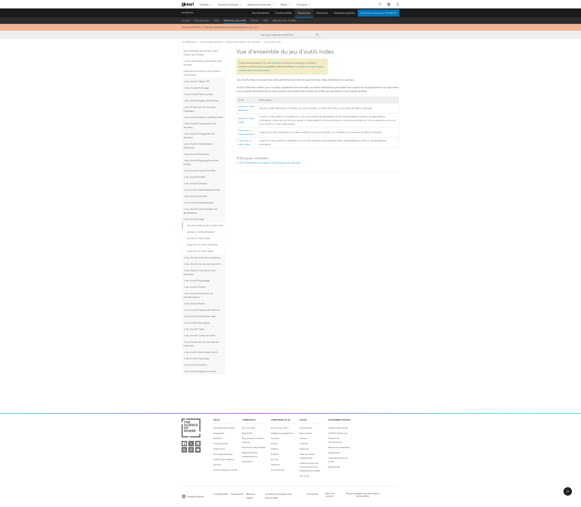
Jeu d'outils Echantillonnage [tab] (201, 316)
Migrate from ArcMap (285, 20)
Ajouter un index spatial (198, 238)
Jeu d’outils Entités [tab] (195, 177)
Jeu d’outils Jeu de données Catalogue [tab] (199, 109)
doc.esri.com (252, 27)
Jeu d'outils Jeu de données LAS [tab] (203, 264)
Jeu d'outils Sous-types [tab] (198, 322)
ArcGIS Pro (187, 12)
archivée (276, 63)
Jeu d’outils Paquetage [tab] (198, 280)
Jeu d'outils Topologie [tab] (197, 358)
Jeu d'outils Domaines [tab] (197, 154)
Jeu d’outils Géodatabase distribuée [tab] (198, 145)
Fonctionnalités (283, 12)
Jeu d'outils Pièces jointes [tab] (199, 94)
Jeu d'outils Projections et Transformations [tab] (198, 295)
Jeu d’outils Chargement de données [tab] (199, 135)
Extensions (322, 12)
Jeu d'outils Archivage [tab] (197, 88)
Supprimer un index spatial (200, 251)
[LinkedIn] (198, 443)
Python (254, 20)
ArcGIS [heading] (216, 420)
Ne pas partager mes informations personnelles (362, 494)
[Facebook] (184, 443)
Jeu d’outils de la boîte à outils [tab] (202, 352)
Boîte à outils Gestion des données (243, 42)
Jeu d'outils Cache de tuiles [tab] (200, 335)
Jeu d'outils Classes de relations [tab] (203, 310)
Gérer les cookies (329, 494)
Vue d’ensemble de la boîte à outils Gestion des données (200, 53)
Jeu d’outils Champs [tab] (196, 183)
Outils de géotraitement (211, 42)
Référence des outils (235, 20)
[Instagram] (191, 450)
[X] (191, 443)
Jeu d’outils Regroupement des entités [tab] (201, 162)
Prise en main (201, 20)
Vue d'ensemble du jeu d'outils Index (205, 225)
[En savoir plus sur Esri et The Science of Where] (191, 429)
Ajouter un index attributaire (200, 232)
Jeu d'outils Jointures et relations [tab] (203, 257)
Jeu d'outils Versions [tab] (196, 364)
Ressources (304, 12)
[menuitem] (225, 428)
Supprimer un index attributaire (202, 244)
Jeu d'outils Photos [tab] (196, 287)
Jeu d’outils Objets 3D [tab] (197, 81)
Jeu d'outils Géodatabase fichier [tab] (203, 189)
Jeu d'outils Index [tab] (195, 219)
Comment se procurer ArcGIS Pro (378, 12)
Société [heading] (303, 420)
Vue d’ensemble (260, 12)
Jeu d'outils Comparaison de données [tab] (199, 125)
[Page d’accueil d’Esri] (188, 4)
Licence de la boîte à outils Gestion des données (202, 63)
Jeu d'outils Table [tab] (195, 329)
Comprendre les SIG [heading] (280, 420)
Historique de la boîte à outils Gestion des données (201, 73)
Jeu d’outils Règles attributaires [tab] (202, 100)
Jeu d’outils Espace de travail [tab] (201, 371)
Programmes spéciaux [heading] (339, 420)
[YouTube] (198, 450)
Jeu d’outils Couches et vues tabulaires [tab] (199, 272)
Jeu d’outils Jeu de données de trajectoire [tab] (201, 344)
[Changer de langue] (388, 4)
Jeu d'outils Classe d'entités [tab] (200, 170)
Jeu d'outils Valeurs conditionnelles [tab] (204, 117)
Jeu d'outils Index (272, 42)
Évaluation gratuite (344, 12)
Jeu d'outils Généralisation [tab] (200, 202)
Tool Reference (189, 42)
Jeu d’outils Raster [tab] (195, 303)
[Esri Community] (184, 450)
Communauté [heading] (249, 420)
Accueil (186, 20)
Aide (216, 20)
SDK (265, 20)
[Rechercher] (380, 4)
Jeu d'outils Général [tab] (196, 196)
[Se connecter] (397, 4)
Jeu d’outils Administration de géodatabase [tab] (200, 211)
